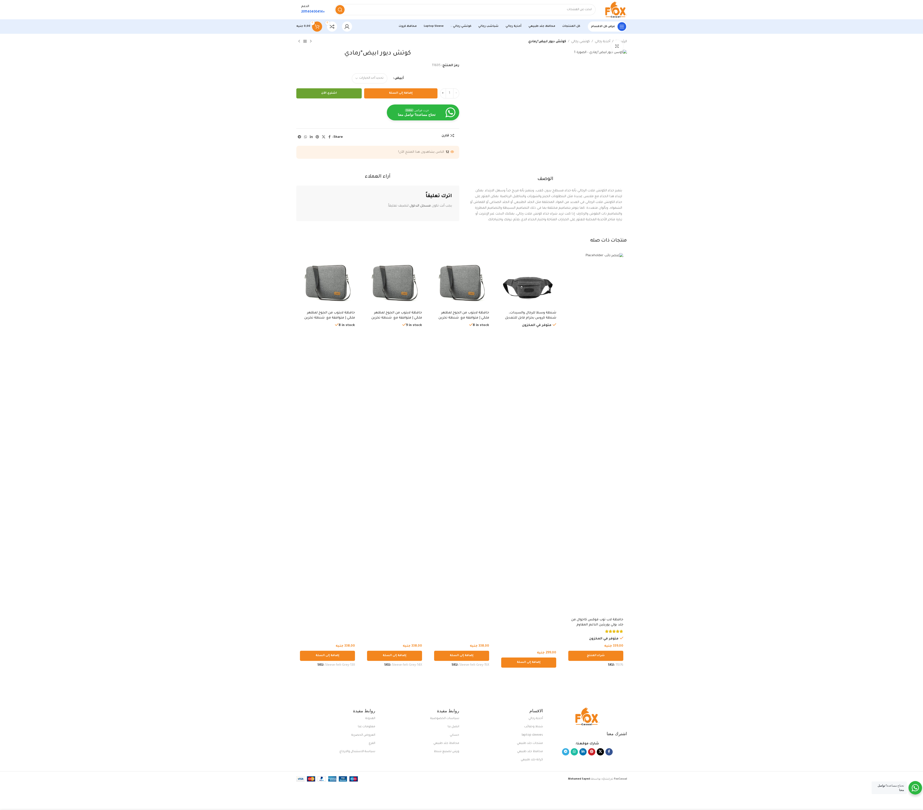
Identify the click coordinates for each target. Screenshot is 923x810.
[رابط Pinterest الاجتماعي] (317, 137)
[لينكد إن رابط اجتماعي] (311, 137)
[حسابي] (347, 26)
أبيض (399, 78)
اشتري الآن (329, 93)
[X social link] (323, 137)
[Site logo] (616, 10)
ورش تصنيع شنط (446, 751)
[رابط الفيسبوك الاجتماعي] (330, 137)
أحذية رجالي (602, 41)
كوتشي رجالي (580, 41)
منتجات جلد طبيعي (530, 743)
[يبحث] (340, 9)
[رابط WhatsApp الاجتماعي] (305, 137)
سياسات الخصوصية (444, 718)
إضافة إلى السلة (401, 93)
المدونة (370, 718)
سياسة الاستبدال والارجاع (357, 751)
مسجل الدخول (420, 206)
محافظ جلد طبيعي (530, 751)
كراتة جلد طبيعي (532, 760)
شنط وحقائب (533, 726)
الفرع (372, 743)
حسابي (454, 735)
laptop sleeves (532, 735)
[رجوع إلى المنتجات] (305, 41)
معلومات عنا (366, 726)
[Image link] (587, 717)
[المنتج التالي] (299, 41)
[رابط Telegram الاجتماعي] (299, 137)
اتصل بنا (453, 726)
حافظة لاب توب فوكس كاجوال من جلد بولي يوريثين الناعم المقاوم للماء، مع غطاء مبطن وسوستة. (597, 625)
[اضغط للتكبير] (617, 46)
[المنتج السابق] (311, 41)
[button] (528, 663)
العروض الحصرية (363, 735)
